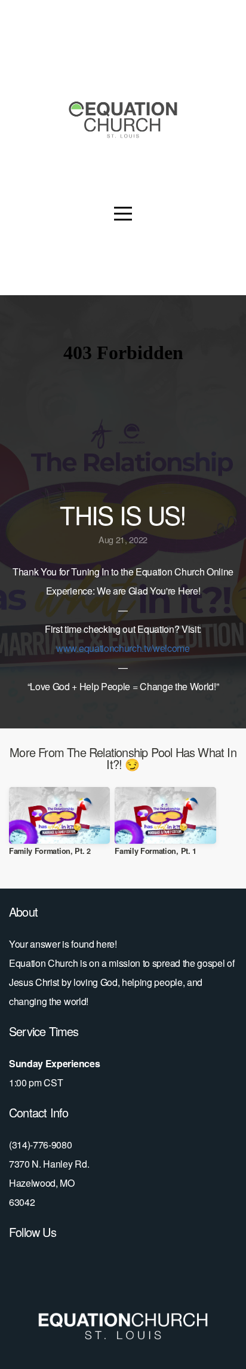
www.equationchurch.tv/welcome (123, 648)
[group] (59, 826)
